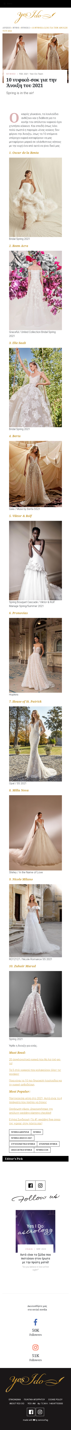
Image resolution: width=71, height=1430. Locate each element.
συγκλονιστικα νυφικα (23, 1144)
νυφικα (37, 1132)
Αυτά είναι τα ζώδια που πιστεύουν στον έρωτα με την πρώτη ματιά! (35, 1258)
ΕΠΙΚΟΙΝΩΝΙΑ (15, 1399)
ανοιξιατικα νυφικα (21, 1150)
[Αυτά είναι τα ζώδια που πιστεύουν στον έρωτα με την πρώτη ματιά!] (35, 1231)
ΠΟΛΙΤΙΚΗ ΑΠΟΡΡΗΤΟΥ (34, 1399)
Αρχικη (6, 27)
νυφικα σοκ (42, 1150)
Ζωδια (29, 1249)
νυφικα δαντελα (20, 1132)
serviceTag (43, 1420)
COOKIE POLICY (55, 1399)
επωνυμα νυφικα (48, 1144)
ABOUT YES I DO (16, 1403)
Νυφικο (25, 27)
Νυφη (16, 27)
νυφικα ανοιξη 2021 (21, 1138)
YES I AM (32, 1403)
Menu (9, 3)
